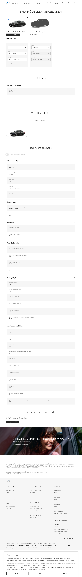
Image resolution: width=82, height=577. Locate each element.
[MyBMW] (65, 2)
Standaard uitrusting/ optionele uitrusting (14, 473)
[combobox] (17, 47)
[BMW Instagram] (67, 539)
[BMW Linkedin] (73, 539)
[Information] (15, 38)
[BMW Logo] (7, 2)
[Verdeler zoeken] (74, 2)
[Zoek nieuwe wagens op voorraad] (41, 441)
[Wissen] (27, 18)
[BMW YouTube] (70, 539)
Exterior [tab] (37, 120)
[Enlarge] (26, 128)
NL (70, 545)
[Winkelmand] (68, 2)
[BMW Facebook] (64, 539)
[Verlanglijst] (71, 2)
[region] (17, 132)
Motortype (9, 57)
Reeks (9, 45)
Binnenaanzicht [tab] (43, 120)
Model (9, 51)
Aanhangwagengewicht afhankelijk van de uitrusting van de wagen (19, 471)
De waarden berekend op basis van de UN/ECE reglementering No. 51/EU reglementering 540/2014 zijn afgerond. (27, 472)
